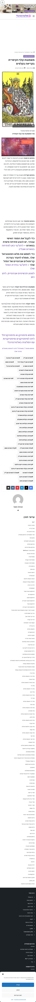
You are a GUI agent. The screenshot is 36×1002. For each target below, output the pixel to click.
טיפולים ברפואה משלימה (28, 641)
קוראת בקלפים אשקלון (24, 419)
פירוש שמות (32, 827)
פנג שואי (32, 830)
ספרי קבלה (32, 802)
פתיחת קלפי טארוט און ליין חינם (22, 411)
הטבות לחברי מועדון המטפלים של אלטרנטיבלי (23, 610)
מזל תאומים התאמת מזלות (28, 745)
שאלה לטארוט (27, 473)
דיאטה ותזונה (31, 572)
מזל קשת (32, 729)
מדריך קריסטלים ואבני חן (28, 657)
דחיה (18, 990)
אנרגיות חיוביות (31, 553)
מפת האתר (30, 913)
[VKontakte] (13, 488)
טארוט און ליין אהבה (12, 358)
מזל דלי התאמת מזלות (29, 701)
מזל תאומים (32, 742)
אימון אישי (32, 538)
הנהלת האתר (29, 68)
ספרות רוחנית (31, 789)
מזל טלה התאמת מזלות (28, 707)
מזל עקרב (32, 723)
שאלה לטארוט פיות (26, 481)
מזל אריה (32, 673)
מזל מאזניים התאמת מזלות (28, 714)
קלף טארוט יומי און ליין (25, 444)
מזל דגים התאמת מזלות (28, 695)
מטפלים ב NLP (29, 958)
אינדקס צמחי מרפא (30, 547)
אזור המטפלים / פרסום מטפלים (27, 534)
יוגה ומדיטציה (31, 644)
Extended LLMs (28, 931)
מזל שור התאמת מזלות (29, 739)
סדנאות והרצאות (30, 786)
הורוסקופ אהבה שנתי (29, 591)
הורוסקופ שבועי (31, 597)
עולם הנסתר (31, 811)
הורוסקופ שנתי (31, 604)
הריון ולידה (32, 626)
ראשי (32, 52)
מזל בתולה (32, 679)
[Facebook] (31, 488)
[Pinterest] (17, 488)
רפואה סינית (31, 871)
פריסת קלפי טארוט (26, 395)
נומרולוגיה (32, 780)
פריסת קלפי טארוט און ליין (24, 399)
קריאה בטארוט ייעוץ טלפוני (23, 464)
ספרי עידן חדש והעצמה (29, 799)
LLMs (31, 928)
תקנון (12, 999)
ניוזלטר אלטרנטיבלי (28, 909)
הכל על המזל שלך (30, 616)
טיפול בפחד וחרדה (30, 638)
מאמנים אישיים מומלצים (29, 654)
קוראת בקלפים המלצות (24, 436)
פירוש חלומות (31, 817)
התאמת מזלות (31, 629)
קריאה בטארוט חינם (25, 460)
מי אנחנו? (30, 897)
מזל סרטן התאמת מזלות (28, 720)
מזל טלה (32, 704)
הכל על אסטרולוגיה (29, 613)
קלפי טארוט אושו (10, 448)
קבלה (18, 985)
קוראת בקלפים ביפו (25, 427)
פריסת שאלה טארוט (25, 403)
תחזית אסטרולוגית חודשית (28, 883)
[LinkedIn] (22, 488)
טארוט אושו (9, 362)
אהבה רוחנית (31, 525)
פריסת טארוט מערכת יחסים (23, 391)
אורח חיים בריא (31, 531)
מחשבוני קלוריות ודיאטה (28, 748)
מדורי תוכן (30, 906)
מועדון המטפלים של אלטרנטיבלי (26, 666)
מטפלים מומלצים (30, 751)
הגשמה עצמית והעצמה (29, 582)
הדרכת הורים (31, 585)
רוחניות (33, 861)
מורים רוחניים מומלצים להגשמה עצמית (25, 670)
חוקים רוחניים (31, 635)
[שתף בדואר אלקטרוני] (8, 488)
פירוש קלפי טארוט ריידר (24, 378)
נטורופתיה (32, 783)
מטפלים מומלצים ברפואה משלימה (26, 755)
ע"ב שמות (32, 808)
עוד (32, 962)
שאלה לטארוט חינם (25, 477)
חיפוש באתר (30, 900)
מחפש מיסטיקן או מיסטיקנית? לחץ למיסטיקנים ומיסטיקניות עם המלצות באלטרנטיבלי (18, 339)
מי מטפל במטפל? (30, 761)
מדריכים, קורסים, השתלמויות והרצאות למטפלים (22, 660)
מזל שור (33, 736)
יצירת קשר (30, 903)
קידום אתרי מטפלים (30, 849)
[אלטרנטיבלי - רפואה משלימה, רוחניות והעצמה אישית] (23, 16)
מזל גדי (33, 685)
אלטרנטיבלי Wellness (29, 550)
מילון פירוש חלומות (30, 764)
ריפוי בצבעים (31, 865)
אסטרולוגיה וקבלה (30, 560)
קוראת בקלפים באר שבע (24, 423)
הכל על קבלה (31, 619)
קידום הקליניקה (31, 852)
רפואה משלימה (31, 868)
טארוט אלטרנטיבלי (12, 366)
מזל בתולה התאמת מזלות (28, 682)
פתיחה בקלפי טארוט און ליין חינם (21, 407)
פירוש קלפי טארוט (19, 52)
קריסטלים (32, 858)
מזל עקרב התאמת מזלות (28, 726)
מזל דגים (32, 692)
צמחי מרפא (32, 843)
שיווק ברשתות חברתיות (29, 877)
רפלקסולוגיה (31, 874)
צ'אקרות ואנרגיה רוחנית (29, 839)
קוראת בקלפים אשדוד (25, 415)
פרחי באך (32, 833)
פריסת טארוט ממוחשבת (24, 386)
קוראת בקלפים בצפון (25, 432)
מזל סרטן (32, 717)
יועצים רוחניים (29, 952)
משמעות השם (31, 777)
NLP (33, 522)
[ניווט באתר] (34, 17)
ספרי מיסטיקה (31, 795)
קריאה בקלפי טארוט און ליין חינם (21, 468)
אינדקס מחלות (31, 544)
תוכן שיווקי (32, 880)
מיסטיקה (27, 52)
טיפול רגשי (30, 955)
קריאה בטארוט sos (25, 452)
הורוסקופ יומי (31, 594)
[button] (3, 974)
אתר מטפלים (29, 935)
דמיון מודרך (32, 575)
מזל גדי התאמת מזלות (29, 689)
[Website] (18, 510)
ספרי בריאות (31, 792)
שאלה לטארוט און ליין (11, 473)
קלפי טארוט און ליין (26, 448)
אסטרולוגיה (32, 556)
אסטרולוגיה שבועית (30, 563)
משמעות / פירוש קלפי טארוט (27, 773)
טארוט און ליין (27, 358)
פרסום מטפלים (31, 836)
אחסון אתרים (29, 925)
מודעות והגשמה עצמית (29, 663)
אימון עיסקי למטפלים (29, 541)
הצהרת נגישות (29, 922)
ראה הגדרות (18, 995)
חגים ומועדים (31, 632)
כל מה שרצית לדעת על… (28, 648)
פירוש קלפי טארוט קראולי (28, 824)
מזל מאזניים (32, 711)
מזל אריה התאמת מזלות (28, 676)
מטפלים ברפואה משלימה (26, 949)
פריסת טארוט (8, 378)
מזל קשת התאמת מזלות (28, 733)
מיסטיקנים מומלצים (30, 770)
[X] (26, 488)
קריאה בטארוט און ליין (25, 456)
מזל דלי (33, 698)
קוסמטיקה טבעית (30, 846)
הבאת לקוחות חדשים (29, 578)
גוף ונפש (32, 569)
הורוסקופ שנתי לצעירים (29, 607)
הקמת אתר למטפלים (29, 622)
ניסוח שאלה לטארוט (25, 370)
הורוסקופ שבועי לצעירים (28, 600)
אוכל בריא (32, 528)
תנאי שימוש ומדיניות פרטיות (20, 999)
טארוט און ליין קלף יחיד (24, 362)
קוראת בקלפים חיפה (25, 440)
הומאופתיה (32, 588)
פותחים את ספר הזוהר (29, 814)
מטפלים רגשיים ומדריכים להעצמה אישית (24, 758)
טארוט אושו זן (27, 366)
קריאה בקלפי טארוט (29, 855)
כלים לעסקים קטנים (29, 651)
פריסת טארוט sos (26, 382)
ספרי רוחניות (31, 805)
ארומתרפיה (32, 566)
